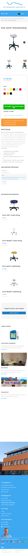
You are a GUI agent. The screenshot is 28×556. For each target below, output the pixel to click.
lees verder (4, 349)
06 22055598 (5, 522)
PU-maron (17, 177)
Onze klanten (4, 367)
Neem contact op (14, 313)
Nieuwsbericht (5, 392)
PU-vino (7, 179)
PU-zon (11, 179)
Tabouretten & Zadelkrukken (17, 18)
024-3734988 (5, 524)
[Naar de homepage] (14, 6)
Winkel (7, 18)
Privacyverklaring (5, 515)
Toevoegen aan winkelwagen (14, 106)
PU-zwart (16, 179)
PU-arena (4, 177)
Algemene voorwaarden (6, 513)
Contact (3, 511)
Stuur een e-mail (6, 526)
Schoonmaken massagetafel (8, 343)
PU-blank (8, 177)
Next (24, 42)
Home (2, 18)
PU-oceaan (22, 177)
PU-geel (13, 177)
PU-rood (3, 179)
